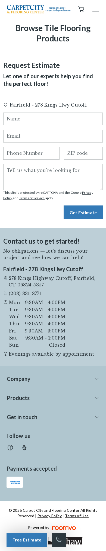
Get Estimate (83, 212)
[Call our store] (59, 540)
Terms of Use (77, 515)
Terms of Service (32, 198)
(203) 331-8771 (25, 293)
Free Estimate (27, 539)
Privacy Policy (50, 515)
